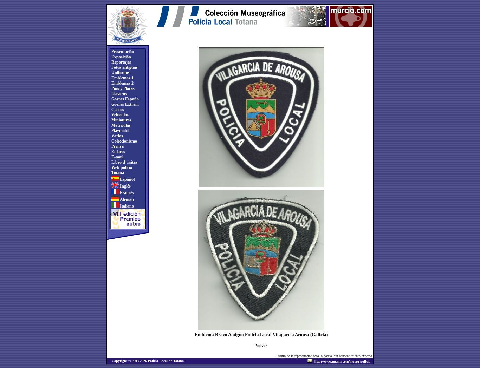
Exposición (120, 56)
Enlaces (117, 151)
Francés (126, 192)
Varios (116, 135)
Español (127, 179)
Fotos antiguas (124, 67)
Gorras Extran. (124, 104)
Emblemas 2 (122, 83)
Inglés (125, 186)
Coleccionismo (123, 141)
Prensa (117, 146)
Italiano (126, 206)
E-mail (116, 157)
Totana (117, 172)
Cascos (117, 109)
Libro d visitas (123, 162)
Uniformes (120, 72)
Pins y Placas (122, 88)
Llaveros (118, 93)
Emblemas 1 (122, 77)
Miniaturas (120, 120)
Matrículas (120, 125)
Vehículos (119, 114)
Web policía (121, 167)
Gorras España (124, 99)
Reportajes (120, 62)
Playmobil (119, 130)
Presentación (122, 51)
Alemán (126, 199)
